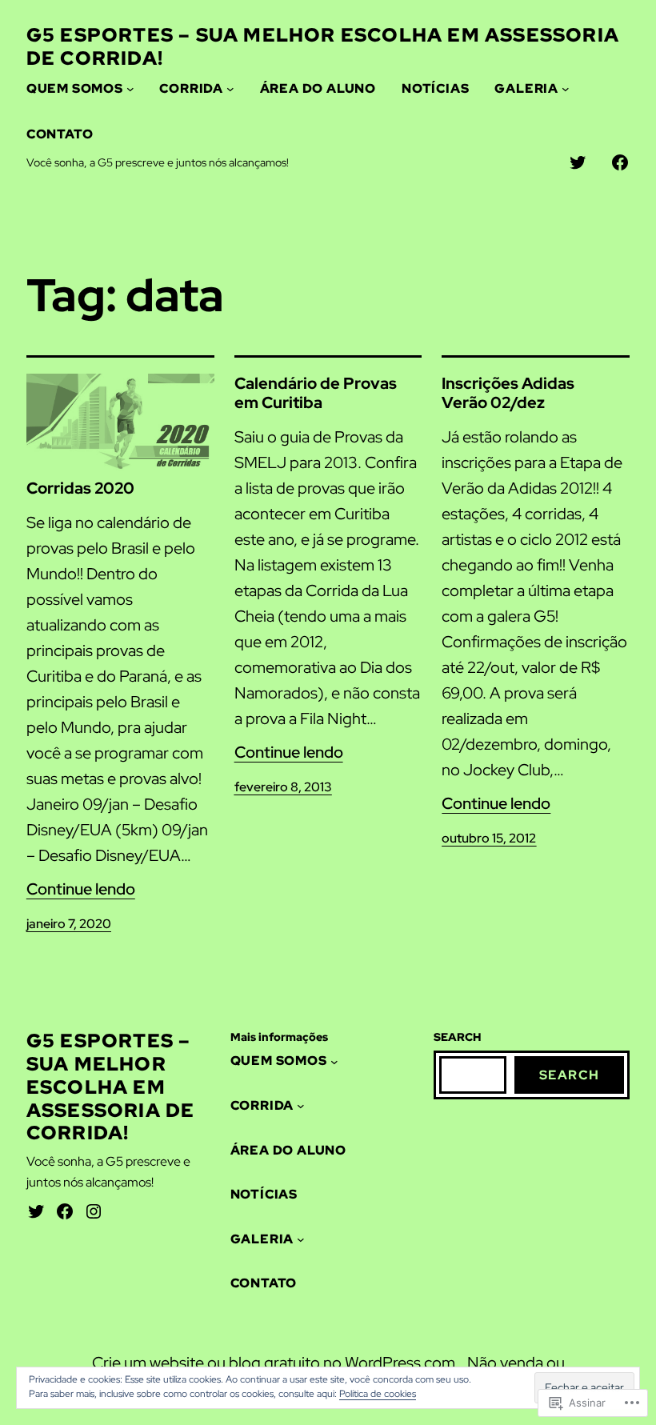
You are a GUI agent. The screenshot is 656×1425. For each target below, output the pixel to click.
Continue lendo (80, 889)
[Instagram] (93, 1211)
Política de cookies (377, 1393)
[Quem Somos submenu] (130, 89)
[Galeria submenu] (566, 89)
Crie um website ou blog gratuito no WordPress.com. (275, 1362)
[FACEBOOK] (620, 162)
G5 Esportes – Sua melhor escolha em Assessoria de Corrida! (322, 46)
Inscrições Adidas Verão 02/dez (508, 393)
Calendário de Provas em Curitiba (315, 393)
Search (569, 1075)
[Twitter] (36, 1211)
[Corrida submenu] (230, 89)
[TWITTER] (577, 162)
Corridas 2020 (80, 488)
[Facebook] (64, 1211)
